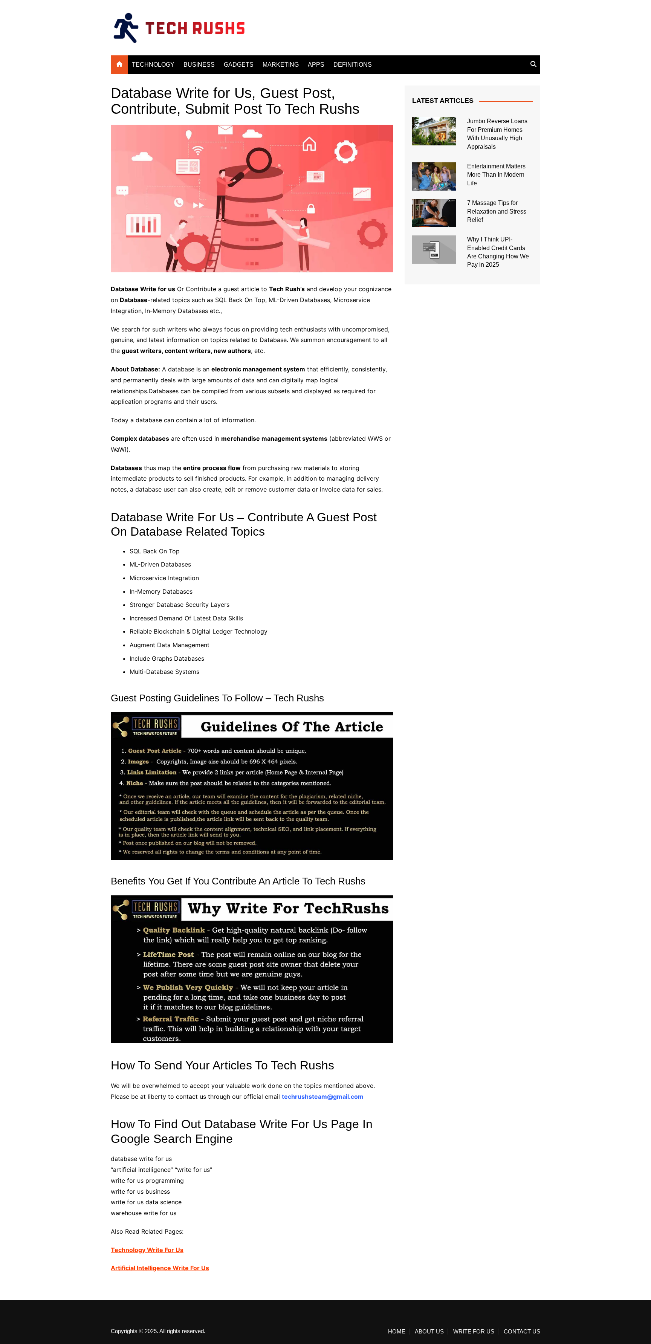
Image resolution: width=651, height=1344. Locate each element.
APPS (316, 64)
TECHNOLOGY (153, 64)
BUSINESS (199, 64)
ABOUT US (429, 1332)
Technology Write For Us (147, 1250)
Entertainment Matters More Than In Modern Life (496, 174)
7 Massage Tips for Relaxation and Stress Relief (496, 211)
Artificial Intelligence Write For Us (160, 1268)
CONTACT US (522, 1332)
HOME (396, 1332)
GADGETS (239, 64)
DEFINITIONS (352, 64)
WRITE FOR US (473, 1332)
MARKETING (281, 64)
